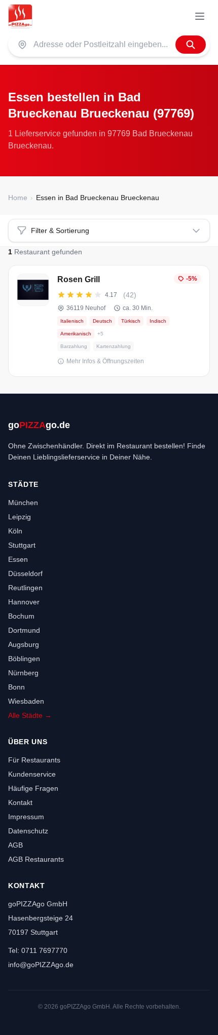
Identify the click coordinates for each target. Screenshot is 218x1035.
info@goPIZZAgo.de (41, 965)
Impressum (26, 817)
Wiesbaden (26, 701)
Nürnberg (23, 673)
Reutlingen (25, 588)
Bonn (16, 687)
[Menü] (200, 16)
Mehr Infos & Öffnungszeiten (105, 361)
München (23, 503)
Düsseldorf (25, 573)
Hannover (24, 602)
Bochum (21, 616)
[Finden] (190, 44)
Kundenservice (32, 774)
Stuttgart (21, 545)
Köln (15, 531)
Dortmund (24, 630)
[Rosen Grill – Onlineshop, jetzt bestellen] (109, 320)
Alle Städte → (30, 715)
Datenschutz (28, 831)
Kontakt (20, 802)
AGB (15, 845)
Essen (18, 559)
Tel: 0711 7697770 (37, 950)
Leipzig (19, 517)
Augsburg (23, 644)
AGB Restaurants (36, 859)
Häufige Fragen (33, 788)
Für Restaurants (34, 760)
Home (17, 198)
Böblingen (24, 659)
